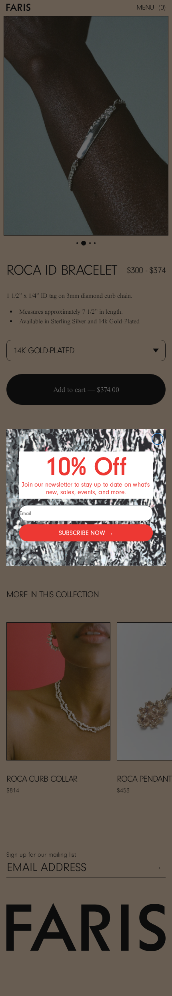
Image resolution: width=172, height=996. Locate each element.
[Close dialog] (157, 438)
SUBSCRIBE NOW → (86, 532)
